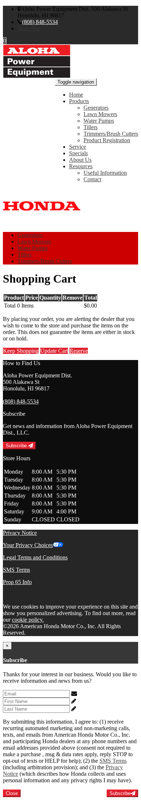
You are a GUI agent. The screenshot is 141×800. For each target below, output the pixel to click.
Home (76, 95)
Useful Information (105, 173)
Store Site (28, 28)
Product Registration (107, 140)
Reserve (78, 351)
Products (79, 101)
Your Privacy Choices (28, 545)
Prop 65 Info (17, 582)
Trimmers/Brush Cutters (111, 134)
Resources (81, 166)
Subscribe (17, 445)
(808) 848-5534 (40, 22)
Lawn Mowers (100, 114)
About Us (80, 160)
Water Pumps (99, 121)
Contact (92, 179)
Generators (96, 108)
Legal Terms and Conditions (35, 557)
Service (77, 147)
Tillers (91, 127)
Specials (78, 153)
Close (12, 793)
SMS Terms (16, 570)
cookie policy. (28, 620)
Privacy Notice (20, 533)
